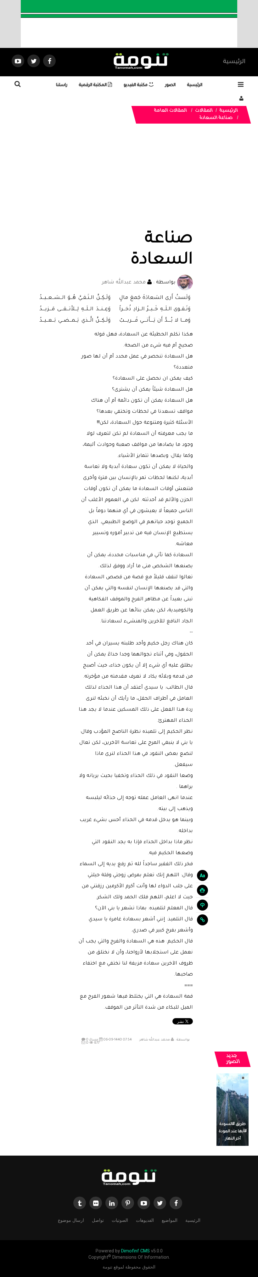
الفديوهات (145, 1220)
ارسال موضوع (71, 1220)
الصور (170, 85)
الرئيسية (234, 62)
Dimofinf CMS (135, 1251)
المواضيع (169, 1220)
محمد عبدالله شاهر (124, 282)
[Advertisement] (135, 182)
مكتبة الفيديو (136, 85)
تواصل (98, 1220)
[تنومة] (129, 1178)
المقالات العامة (171, 111)
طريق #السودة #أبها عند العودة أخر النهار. (233, 1131)
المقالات (204, 111)
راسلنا (61, 85)
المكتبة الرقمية (93, 85)
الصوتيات (120, 1220)
